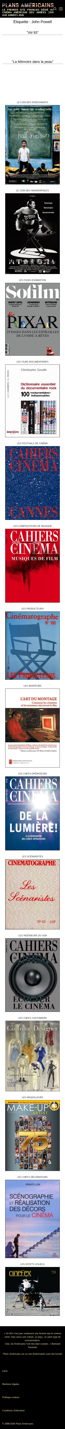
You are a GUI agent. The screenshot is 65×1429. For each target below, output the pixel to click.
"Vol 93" (32, 32)
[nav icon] (61, 9)
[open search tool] (55, 8)
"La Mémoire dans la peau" (32, 62)
